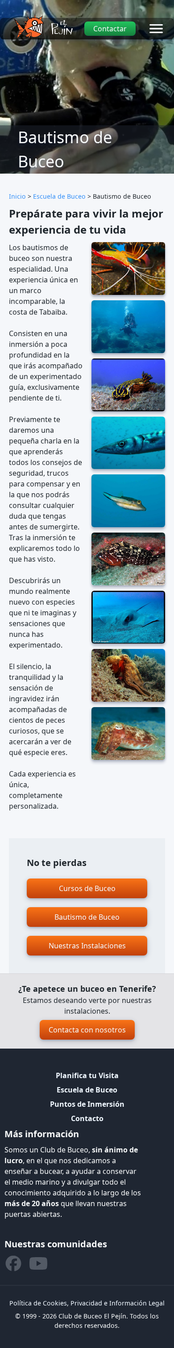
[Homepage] (43, 26)
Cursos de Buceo (87, 888)
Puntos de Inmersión (87, 1104)
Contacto (87, 1118)
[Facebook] (13, 1263)
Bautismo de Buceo (87, 917)
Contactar (110, 29)
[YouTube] (38, 1263)
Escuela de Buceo (59, 196)
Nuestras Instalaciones (87, 946)
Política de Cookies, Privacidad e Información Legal (87, 1303)
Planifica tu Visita (87, 1075)
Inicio (17, 196)
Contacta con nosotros (87, 1030)
